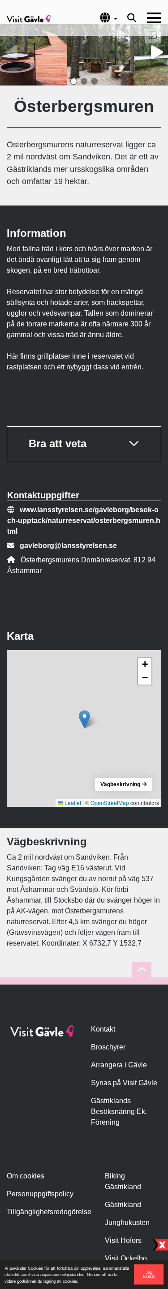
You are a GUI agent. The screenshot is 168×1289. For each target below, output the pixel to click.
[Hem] (29, 18)
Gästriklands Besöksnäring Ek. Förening (119, 1111)
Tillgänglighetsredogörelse (49, 1212)
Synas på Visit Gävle (124, 1083)
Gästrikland (123, 1204)
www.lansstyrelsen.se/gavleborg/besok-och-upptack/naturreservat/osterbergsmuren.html (83, 520)
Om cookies (25, 1176)
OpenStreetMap (109, 802)
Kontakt (103, 1029)
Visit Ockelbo (126, 1258)
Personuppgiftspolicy (40, 1194)
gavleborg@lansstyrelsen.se (68, 545)
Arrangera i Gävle (119, 1065)
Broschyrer (108, 1047)
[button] (73, 81)
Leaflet (72, 802)
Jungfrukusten (127, 1222)
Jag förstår (149, 1274)
